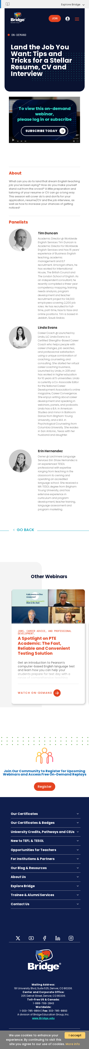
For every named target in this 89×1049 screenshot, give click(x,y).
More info (73, 1044)
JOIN (55, 18)
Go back (25, 529)
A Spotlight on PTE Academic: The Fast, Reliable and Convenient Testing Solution (44, 645)
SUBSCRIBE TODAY (41, 130)
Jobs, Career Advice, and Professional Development (44, 632)
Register (45, 786)
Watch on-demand (35, 693)
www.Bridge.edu (43, 1018)
